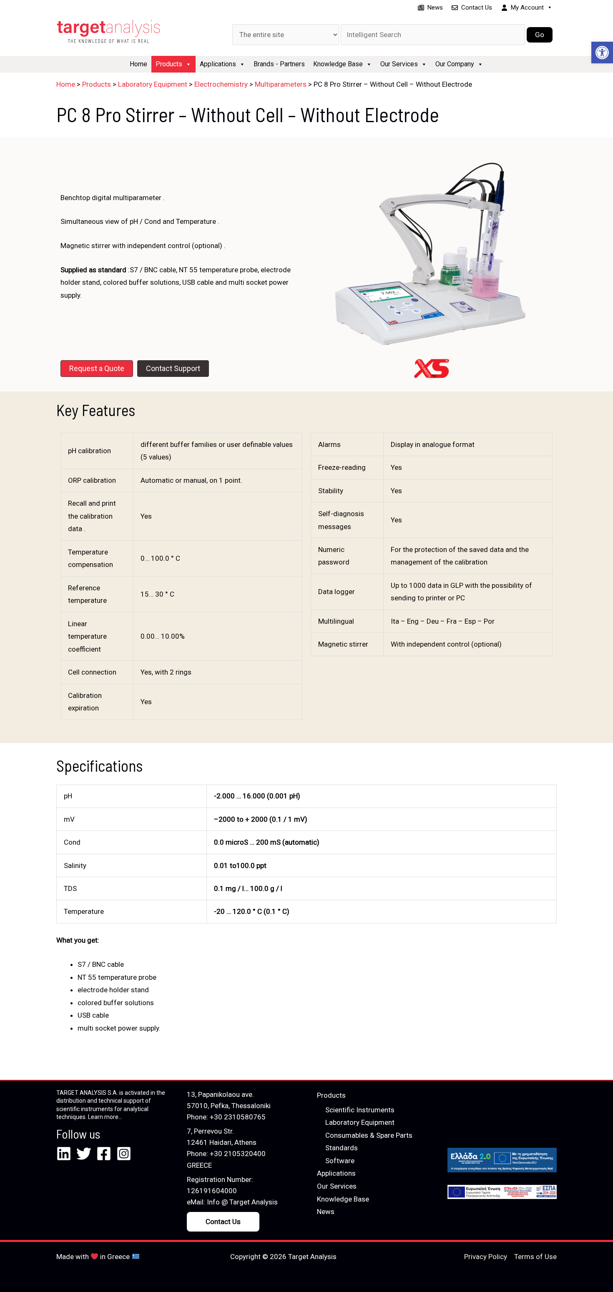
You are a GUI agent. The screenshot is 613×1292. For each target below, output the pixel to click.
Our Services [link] (399, 64)
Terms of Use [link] (535, 1256)
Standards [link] (341, 1148)
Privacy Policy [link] (485, 1256)
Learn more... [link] (105, 1117)
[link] (602, 52)
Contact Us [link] (476, 7)
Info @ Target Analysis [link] (242, 1202)
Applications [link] (218, 64)
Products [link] (169, 64)
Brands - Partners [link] (279, 64)
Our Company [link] (454, 64)
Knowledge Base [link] (338, 64)
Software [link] (339, 1161)
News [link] (435, 7)
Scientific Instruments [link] (359, 1110)
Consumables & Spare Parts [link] (368, 1135)
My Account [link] (527, 7)
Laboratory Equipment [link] (359, 1122)
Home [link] (138, 64)
